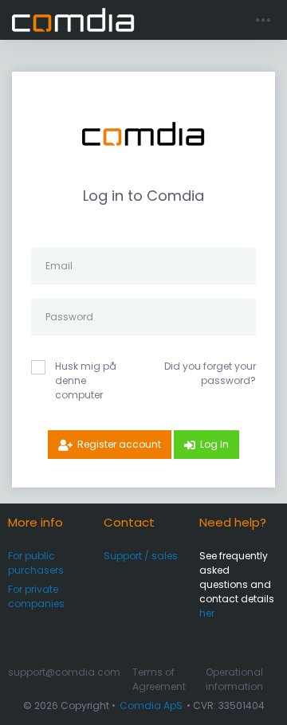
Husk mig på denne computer (85, 380)
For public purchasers (36, 563)
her (206, 613)
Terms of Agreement (159, 679)
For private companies (36, 596)
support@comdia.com (64, 672)
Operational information (234, 679)
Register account (119, 444)
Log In (214, 444)
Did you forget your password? (210, 373)
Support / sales (141, 555)
